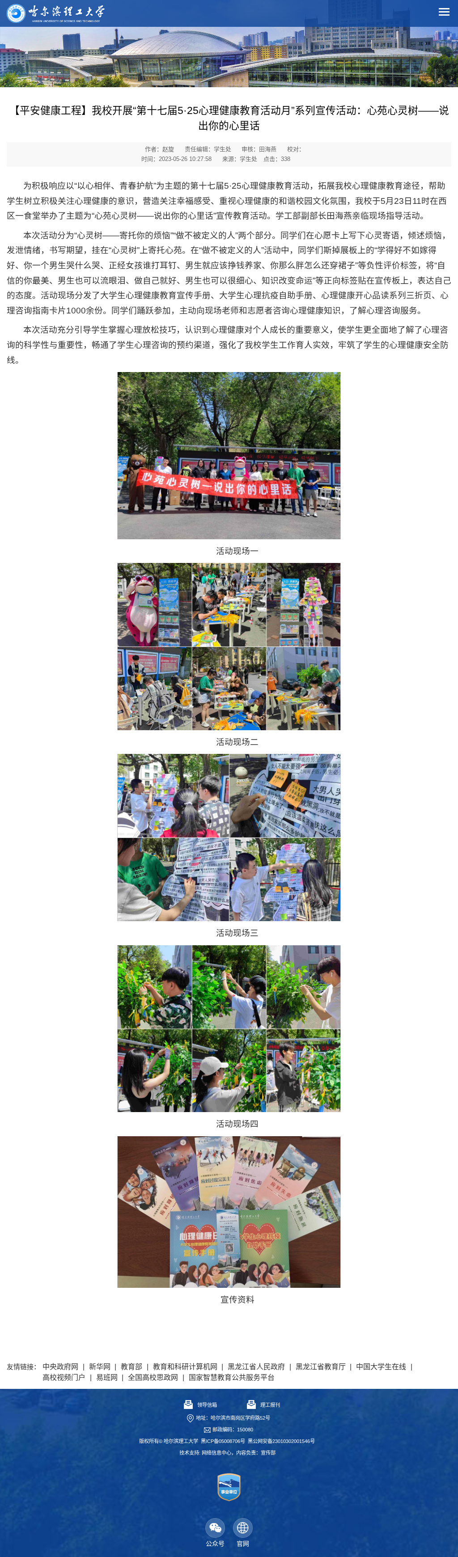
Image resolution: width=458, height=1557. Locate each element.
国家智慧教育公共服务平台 (232, 1377)
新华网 (99, 1367)
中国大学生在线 (381, 1367)
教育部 (131, 1367)
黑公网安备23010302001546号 (281, 1441)
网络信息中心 (216, 1452)
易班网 (107, 1377)
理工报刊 (270, 1405)
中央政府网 (60, 1367)
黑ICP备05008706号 (223, 1441)
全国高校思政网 (153, 1377)
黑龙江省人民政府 (256, 1367)
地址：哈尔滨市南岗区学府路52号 (233, 1418)
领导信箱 (207, 1405)
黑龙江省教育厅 (321, 1367)
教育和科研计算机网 (185, 1367)
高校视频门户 (63, 1377)
